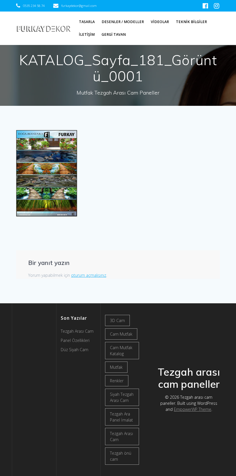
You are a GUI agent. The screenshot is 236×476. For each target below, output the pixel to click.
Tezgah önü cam (120, 456)
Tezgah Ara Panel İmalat (121, 417)
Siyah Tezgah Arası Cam (122, 397)
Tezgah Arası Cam (121, 436)
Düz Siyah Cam (74, 349)
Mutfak (116, 367)
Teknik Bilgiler (191, 21)
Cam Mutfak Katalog (121, 350)
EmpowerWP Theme (192, 409)
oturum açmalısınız (88, 275)
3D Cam (117, 320)
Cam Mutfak (121, 334)
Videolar (160, 21)
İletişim (87, 34)
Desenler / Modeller (123, 21)
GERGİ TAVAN (114, 34)
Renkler (116, 380)
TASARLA (87, 21)
